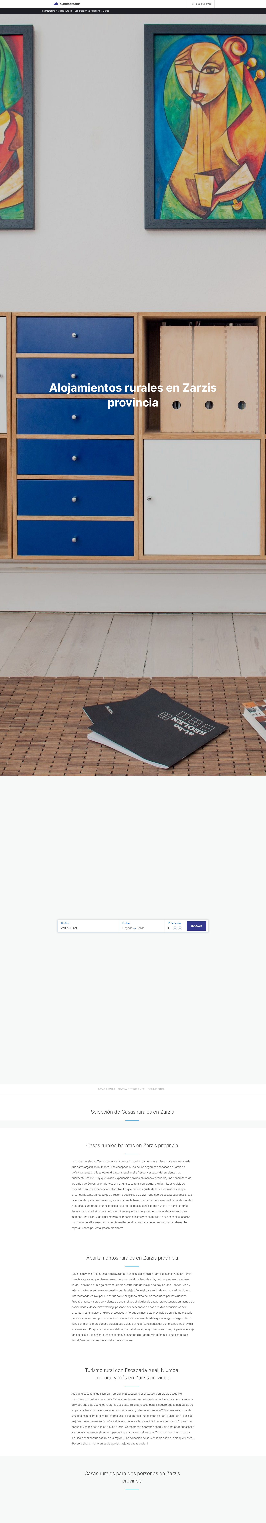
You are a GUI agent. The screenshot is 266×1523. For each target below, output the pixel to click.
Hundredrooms (48, 10)
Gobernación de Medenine (87, 10)
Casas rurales (65, 10)
